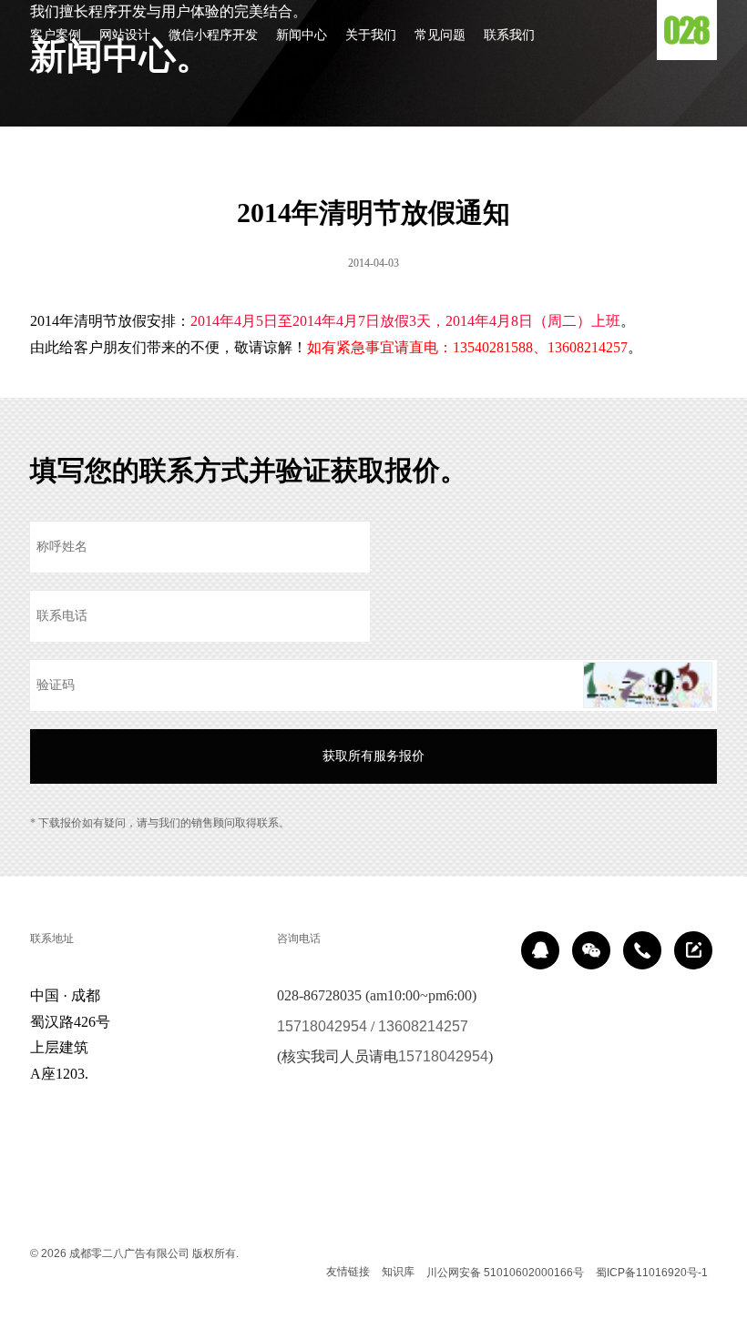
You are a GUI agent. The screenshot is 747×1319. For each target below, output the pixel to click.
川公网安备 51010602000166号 (505, 1272)
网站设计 (124, 34)
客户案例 (55, 34)
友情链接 (348, 1271)
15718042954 (322, 1026)
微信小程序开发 (213, 34)
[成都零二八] (687, 30)
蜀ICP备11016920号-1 (652, 1272)
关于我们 (370, 34)
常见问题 (440, 34)
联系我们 (509, 34)
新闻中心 (301, 34)
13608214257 (423, 1026)
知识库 (398, 1271)
